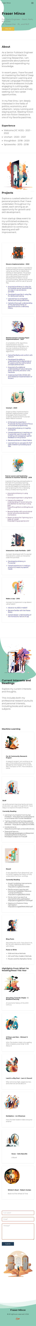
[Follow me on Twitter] (19, 1319)
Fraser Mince (6, 3)
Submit (7, 1244)
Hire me (8, 29)
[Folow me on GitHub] (17, 1319)
